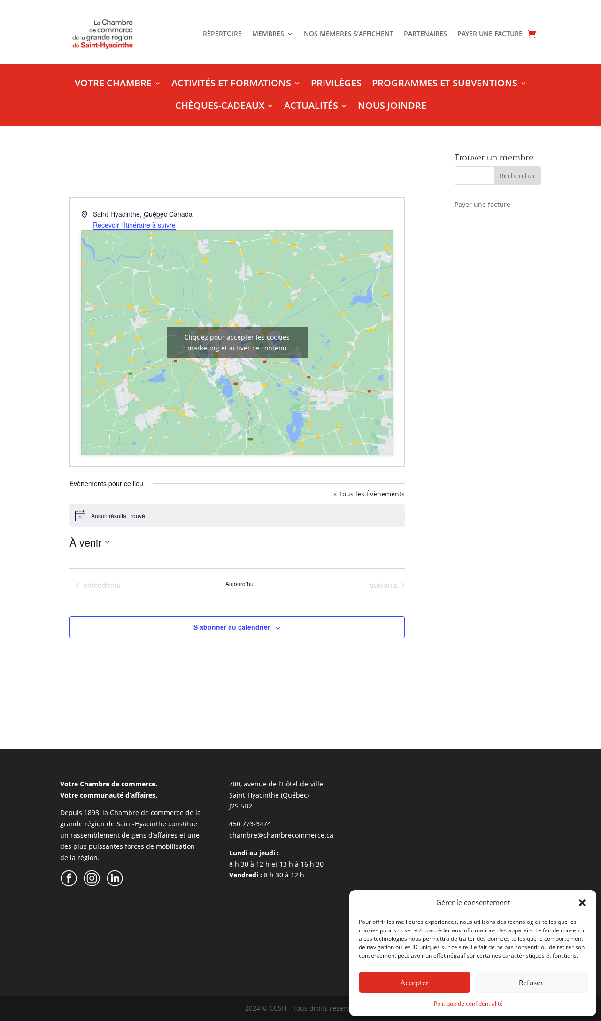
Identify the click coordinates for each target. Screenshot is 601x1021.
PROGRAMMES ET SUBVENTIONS (444, 84)
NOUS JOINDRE (392, 107)
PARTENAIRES (425, 34)
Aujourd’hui (240, 583)
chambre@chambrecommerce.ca (281, 835)
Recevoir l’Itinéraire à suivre (134, 224)
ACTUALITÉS (311, 107)
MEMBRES (268, 34)
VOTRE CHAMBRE (113, 84)
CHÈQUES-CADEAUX (219, 107)
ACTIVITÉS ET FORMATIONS (231, 84)
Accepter (415, 982)
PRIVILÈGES (336, 84)
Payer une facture (482, 204)
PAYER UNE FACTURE (490, 34)
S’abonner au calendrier (231, 627)
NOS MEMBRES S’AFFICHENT (348, 34)
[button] (582, 902)
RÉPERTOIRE (222, 34)
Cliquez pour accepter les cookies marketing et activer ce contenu (237, 342)
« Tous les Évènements (369, 493)
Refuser (531, 982)
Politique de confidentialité (468, 1003)
